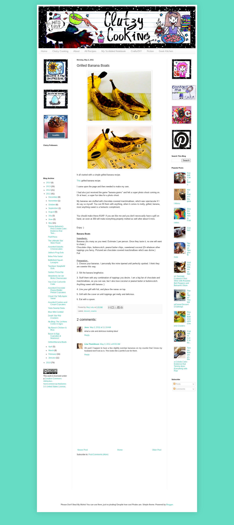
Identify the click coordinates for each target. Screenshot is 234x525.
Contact (189, 229)
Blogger (169, 505)
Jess (86, 327)
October (52, 204)
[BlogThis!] (112, 307)
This (79, 180)
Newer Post (83, 450)
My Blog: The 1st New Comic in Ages (57, 323)
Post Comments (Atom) (98, 454)
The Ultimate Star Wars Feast (55, 242)
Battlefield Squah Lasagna (55, 261)
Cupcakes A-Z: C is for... (189, 337)
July (50, 216)
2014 (48, 183)
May (50, 223)
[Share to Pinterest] (121, 307)
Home (44, 51)
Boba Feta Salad (55, 256)
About (76, 51)
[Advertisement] (119, 425)
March (51, 350)
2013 (48, 186)
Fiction (150, 51)
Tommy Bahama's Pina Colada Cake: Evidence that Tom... (57, 229)
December (53, 197)
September (53, 208)
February (52, 354)
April (50, 347)
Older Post (156, 450)
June (50, 219)
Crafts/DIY (136, 51)
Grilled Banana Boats (57, 342)
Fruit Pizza (52, 237)
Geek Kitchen (166, 51)
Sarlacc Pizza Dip (55, 272)
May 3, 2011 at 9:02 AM (110, 344)
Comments (180, 389)
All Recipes (90, 51)
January (52, 358)
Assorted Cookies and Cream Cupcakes (57, 303)
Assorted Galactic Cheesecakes (55, 248)
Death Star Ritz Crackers (54, 317)
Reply (86, 335)
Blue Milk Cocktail (56, 312)
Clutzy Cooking (60, 51)
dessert (87, 311)
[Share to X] (115, 307)
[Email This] (109, 307)
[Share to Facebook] (118, 307)
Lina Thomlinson (91, 344)
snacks (94, 311)
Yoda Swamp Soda (56, 308)
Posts (178, 384)
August (51, 212)
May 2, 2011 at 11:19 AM (100, 327)
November (53, 201)
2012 (48, 190)
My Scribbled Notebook (113, 51)
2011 (48, 194)
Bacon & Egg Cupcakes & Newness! (54, 336)
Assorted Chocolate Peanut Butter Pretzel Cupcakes (57, 290)
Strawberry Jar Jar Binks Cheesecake (57, 277)
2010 (48, 362)
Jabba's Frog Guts (56, 253)
